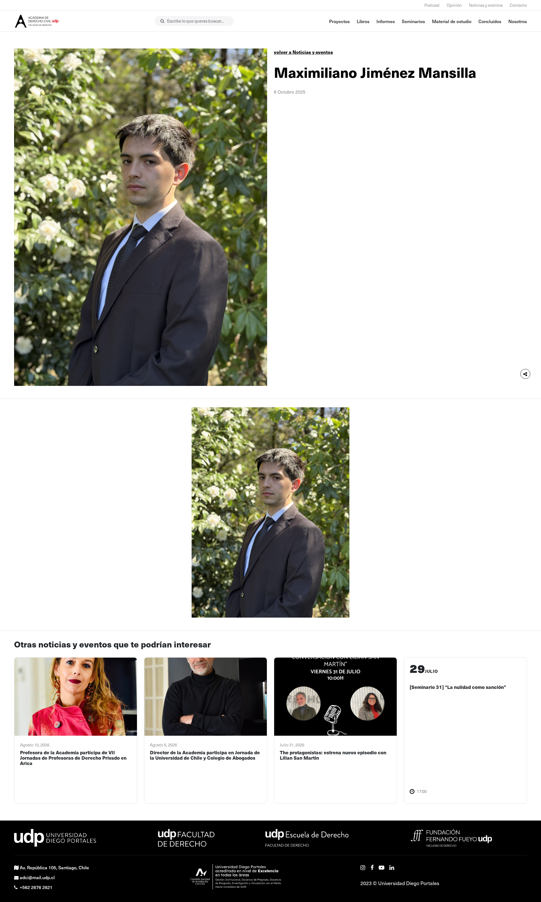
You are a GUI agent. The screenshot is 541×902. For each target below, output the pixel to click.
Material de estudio (451, 21)
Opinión (454, 5)
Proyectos (339, 21)
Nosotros (517, 21)
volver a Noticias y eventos (303, 52)
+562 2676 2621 (36, 887)
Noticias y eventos (486, 5)
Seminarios (413, 21)
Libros (363, 21)
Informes (385, 21)
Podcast (432, 5)
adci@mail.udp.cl (37, 877)
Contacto (518, 5)
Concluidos (489, 21)
